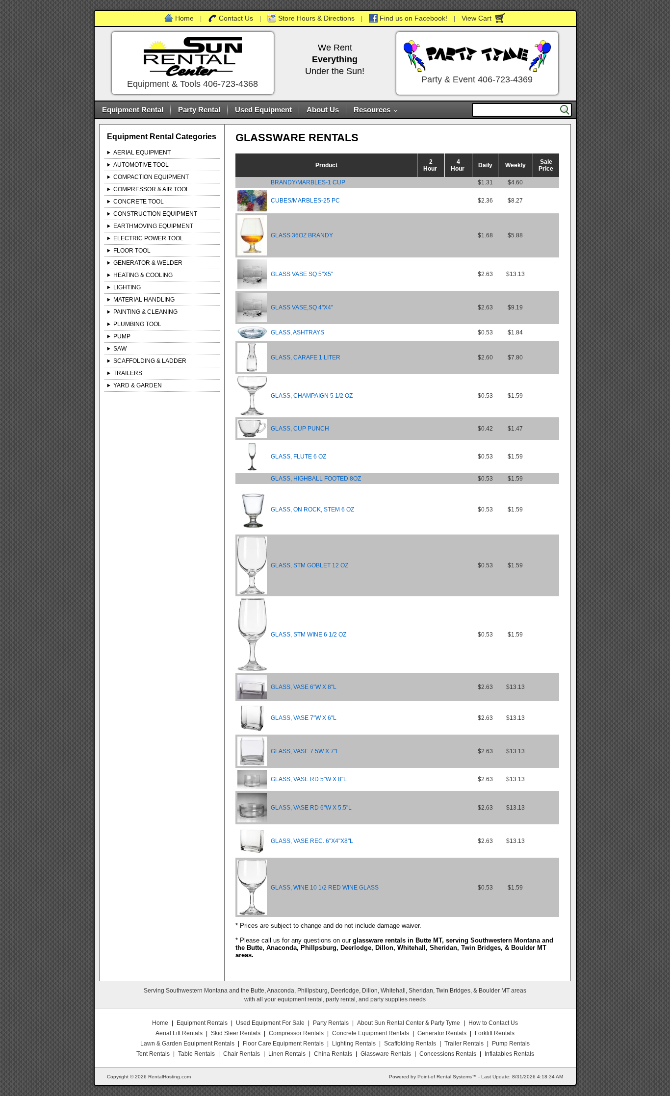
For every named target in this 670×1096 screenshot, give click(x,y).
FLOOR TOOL (132, 250)
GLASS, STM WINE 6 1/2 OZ (308, 634)
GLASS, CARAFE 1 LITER (305, 357)
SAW (120, 348)
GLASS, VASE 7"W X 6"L (303, 717)
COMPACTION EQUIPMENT (151, 177)
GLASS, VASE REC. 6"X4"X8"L (312, 841)
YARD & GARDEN (137, 385)
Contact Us (236, 18)
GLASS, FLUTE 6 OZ (298, 456)
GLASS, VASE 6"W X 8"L (303, 687)
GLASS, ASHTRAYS (297, 332)
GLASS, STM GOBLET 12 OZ (309, 565)
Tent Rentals (153, 1053)
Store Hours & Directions (316, 18)
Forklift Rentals (495, 1033)
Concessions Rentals (447, 1053)
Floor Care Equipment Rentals (283, 1043)
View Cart (476, 18)
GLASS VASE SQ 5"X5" (302, 274)
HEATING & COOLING (143, 275)
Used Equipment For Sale (270, 1023)
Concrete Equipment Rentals (370, 1033)
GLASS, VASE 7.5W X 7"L (305, 751)
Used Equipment (263, 109)
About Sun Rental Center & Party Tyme (408, 1023)
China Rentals (333, 1053)
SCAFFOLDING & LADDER (149, 360)
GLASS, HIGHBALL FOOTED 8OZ (316, 478)
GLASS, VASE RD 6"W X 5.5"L (311, 807)
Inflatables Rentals (509, 1053)
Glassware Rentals (386, 1053)
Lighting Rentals (354, 1043)
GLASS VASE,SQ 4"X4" (302, 307)
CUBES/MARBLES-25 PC (305, 200)
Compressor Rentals (296, 1033)
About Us (323, 109)
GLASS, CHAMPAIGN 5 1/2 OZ (312, 395)
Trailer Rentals (464, 1043)
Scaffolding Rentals (410, 1043)
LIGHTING (127, 287)
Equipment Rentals (202, 1023)
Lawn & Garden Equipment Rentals (187, 1043)
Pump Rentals (511, 1043)
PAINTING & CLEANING (145, 311)
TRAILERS (127, 373)
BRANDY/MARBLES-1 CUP (308, 182)
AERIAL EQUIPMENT (142, 152)
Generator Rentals (441, 1033)
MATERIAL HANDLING (144, 299)
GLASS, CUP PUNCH (300, 428)
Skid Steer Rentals (235, 1033)
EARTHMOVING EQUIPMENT (153, 226)
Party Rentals (331, 1023)
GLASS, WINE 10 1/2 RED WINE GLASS (325, 887)
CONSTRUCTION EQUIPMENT (155, 213)
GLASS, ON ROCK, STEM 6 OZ (312, 509)
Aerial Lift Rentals (179, 1033)
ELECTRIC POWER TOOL (148, 238)
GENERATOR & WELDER (147, 262)
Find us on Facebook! (413, 18)
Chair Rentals (241, 1053)
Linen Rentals (287, 1053)
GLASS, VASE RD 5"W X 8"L (309, 779)
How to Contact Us (493, 1023)
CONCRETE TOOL (138, 201)
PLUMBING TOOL (137, 324)
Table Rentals (196, 1053)
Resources (372, 109)
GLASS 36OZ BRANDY (302, 235)
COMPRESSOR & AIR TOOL (151, 189)
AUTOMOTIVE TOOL (141, 164)
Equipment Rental (132, 109)
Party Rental (199, 109)
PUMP (121, 336)
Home (184, 18)
